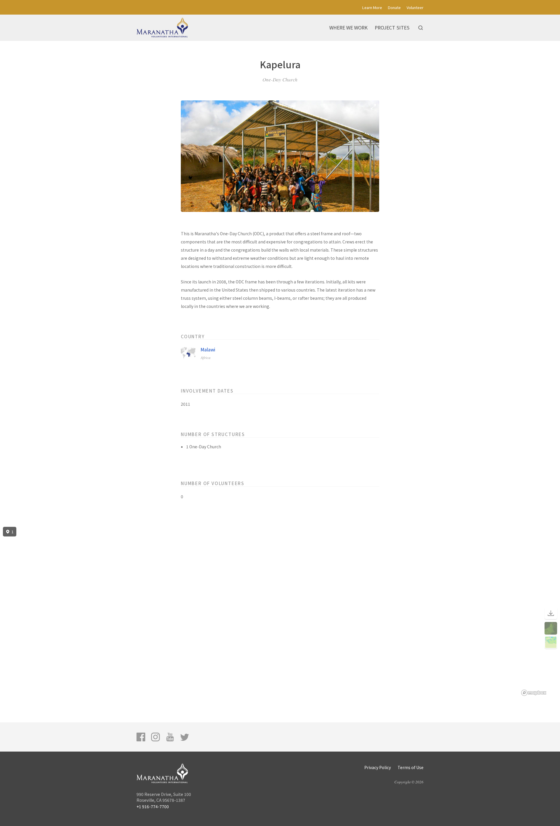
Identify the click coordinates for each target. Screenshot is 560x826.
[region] (280, 611)
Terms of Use (411, 767)
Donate (394, 7)
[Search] (421, 28)
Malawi (208, 349)
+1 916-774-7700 (152, 806)
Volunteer (415, 7)
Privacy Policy (377, 767)
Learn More (372, 7)
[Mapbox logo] (534, 692)
